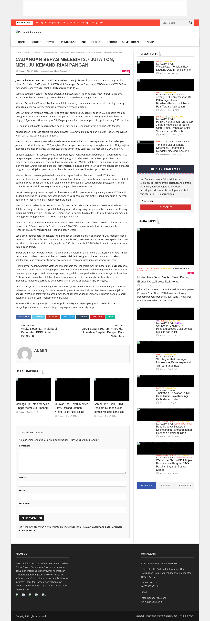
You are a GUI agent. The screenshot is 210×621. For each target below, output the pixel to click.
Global (96, 42)
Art (83, 42)
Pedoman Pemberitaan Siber (161, 615)
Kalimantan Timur (165, 64)
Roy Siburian (165, 135)
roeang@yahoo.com (152, 601)
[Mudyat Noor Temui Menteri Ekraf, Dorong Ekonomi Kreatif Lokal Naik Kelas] (72, 389)
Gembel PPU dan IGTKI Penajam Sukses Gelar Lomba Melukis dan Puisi (109, 407)
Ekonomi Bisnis (50, 52)
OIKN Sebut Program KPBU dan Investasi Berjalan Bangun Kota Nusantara (103, 330)
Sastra (177, 323)
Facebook (24, 317)
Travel (51, 42)
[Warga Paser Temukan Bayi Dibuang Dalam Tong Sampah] (145, 67)
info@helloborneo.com (153, 597)
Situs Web (24, 503)
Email (23, 490)
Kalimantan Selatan (166, 390)
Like (127, 71)
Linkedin (69, 317)
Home (22, 42)
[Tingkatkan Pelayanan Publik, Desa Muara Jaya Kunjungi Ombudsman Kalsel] (165, 381)
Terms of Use (186, 615)
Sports (112, 42)
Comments (184, 485)
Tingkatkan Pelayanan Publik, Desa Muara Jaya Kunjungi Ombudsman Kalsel (173, 396)
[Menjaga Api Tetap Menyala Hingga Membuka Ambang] (33, 389)
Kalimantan (170, 62)
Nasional (36, 52)
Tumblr (83, 317)
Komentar (25, 445)
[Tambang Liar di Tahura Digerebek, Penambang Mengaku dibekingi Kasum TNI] (145, 146)
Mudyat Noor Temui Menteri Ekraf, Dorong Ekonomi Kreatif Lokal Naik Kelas (71, 407)
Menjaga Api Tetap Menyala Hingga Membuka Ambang (62, 22)
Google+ (54, 317)
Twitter (39, 317)
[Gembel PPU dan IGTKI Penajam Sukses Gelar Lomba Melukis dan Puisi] (111, 389)
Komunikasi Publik (146, 271)
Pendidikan (68, 42)
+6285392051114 (150, 586)
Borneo (36, 42)
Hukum (168, 117)
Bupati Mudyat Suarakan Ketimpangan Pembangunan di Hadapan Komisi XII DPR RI (174, 429)
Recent (165, 485)
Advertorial (131, 42)
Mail (111, 317)
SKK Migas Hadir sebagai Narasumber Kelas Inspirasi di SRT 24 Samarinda (173, 362)
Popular (146, 485)
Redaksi (139, 615)
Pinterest (98, 317)
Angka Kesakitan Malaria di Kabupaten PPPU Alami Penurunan (39, 330)
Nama (23, 477)
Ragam (149, 42)
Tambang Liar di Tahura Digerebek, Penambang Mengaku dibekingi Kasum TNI (174, 147)
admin (21, 71)
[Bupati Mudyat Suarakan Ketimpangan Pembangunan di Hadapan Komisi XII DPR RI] (165, 414)
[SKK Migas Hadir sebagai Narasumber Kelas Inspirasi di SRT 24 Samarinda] (165, 347)
